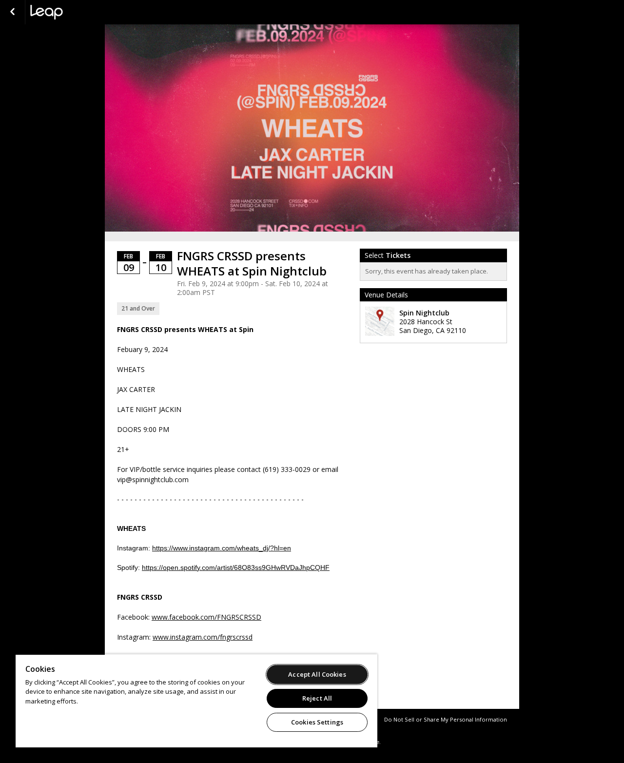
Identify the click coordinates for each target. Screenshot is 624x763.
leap (79, 12)
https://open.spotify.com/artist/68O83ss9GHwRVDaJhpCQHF (236, 567)
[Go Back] (12, 12)
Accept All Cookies (317, 674)
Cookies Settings (317, 722)
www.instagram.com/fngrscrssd (203, 637)
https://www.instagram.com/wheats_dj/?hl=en (221, 548)
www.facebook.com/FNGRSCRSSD (206, 617)
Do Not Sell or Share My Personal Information (445, 719)
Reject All (317, 698)
